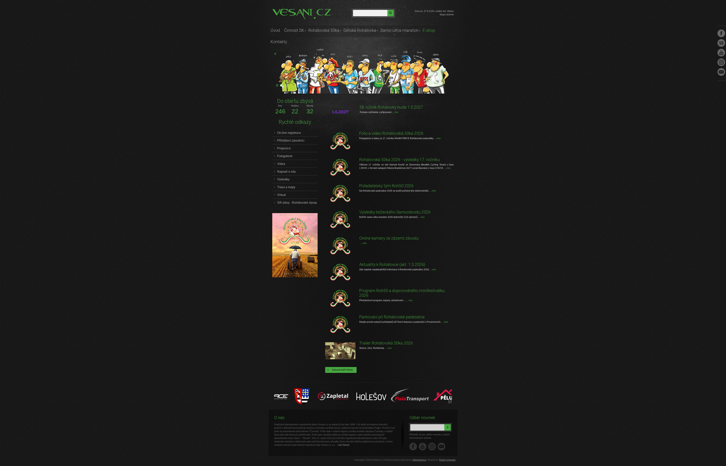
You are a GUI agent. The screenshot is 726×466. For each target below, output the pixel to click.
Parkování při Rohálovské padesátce (392, 317)
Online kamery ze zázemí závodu (389, 238)
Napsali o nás (286, 171)
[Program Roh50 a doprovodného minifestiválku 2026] (340, 298)
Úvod (275, 30)
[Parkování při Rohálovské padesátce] (340, 324)
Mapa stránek (447, 14)
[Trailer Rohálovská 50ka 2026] (340, 350)
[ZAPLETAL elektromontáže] (311, 390)
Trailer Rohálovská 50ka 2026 (386, 343)
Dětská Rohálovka (360, 30)
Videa (281, 163)
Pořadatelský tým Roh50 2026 (386, 185)
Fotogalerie (284, 156)
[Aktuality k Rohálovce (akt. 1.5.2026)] (340, 272)
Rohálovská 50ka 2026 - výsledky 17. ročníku (399, 159)
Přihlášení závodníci (290, 140)
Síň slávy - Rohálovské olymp (297, 202)
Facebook (413, 446)
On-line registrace (289, 132)
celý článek (343, 445)
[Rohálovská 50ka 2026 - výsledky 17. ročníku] (340, 167)
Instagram (432, 446)
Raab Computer (447, 460)
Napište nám (441, 446)
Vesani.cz (283, 10)
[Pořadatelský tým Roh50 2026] (340, 193)
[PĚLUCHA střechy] (426, 390)
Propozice (284, 148)
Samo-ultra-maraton (399, 30)
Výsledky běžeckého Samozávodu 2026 (394, 212)
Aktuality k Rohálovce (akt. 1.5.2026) (392, 264)
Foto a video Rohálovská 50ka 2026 (391, 133)
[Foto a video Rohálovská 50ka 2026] (340, 140)
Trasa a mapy (286, 187)
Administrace (419, 460)
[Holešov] (349, 390)
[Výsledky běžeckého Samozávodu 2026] (340, 219)
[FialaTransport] (387, 390)
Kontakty (279, 41)
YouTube (422, 446)
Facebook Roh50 (721, 43)
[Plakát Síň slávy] (295, 276)
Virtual (281, 194)
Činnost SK (294, 30)
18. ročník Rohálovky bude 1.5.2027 (391, 107)
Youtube (721, 52)
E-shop (429, 30)
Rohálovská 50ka (323, 30)
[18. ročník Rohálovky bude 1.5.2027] (340, 114)
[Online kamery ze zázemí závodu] (340, 245)
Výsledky (283, 179)
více (396, 112)
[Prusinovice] (280, 390)
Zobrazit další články (342, 370)
